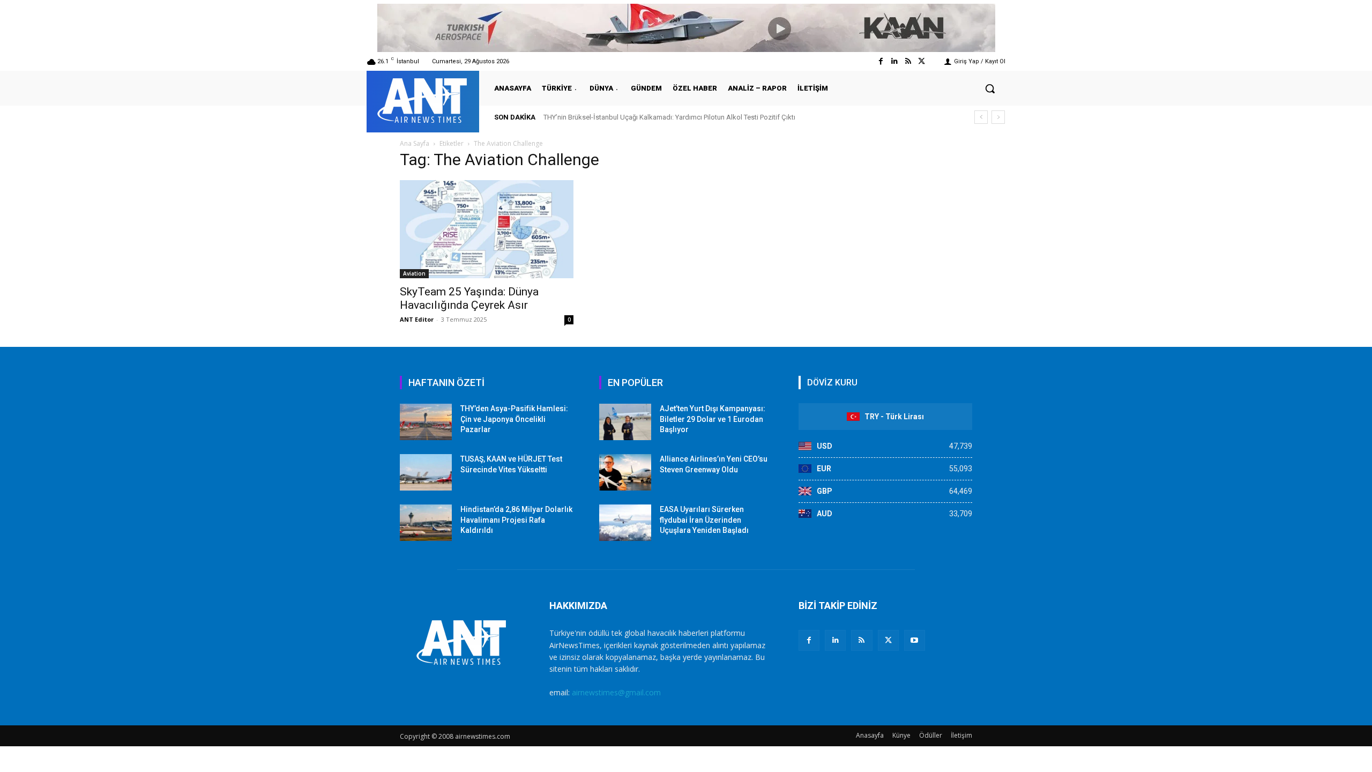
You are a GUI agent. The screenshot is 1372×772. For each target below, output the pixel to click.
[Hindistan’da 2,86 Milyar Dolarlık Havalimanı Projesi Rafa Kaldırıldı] (426, 522)
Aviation (414, 273)
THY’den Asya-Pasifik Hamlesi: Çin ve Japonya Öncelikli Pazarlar (514, 419)
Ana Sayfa (414, 143)
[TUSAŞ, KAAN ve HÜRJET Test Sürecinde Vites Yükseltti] (426, 472)
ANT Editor (417, 319)
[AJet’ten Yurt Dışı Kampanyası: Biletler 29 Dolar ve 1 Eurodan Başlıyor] (625, 422)
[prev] (981, 117)
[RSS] (861, 640)
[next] (998, 117)
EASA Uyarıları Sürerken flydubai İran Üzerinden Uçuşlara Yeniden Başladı (704, 520)
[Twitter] (921, 61)
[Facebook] (881, 61)
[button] (989, 88)
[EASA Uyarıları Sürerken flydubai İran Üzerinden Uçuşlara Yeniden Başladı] (625, 522)
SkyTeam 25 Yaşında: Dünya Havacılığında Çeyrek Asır (469, 298)
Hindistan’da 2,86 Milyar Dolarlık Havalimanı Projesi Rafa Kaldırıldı (516, 520)
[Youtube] (914, 640)
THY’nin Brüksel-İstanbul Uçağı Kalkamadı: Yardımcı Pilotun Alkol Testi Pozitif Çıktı (669, 117)
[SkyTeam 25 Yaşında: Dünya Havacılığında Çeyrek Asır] (486, 229)
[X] (888, 640)
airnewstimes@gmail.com (616, 692)
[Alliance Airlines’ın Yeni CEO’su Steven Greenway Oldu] (625, 472)
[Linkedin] (894, 61)
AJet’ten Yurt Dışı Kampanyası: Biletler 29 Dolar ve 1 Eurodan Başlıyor (712, 419)
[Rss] (908, 61)
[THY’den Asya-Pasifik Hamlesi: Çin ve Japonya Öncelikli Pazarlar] (426, 422)
